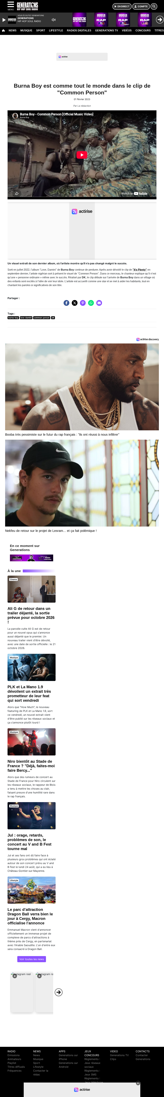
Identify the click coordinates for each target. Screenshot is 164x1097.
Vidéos (127, 30)
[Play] (4, 20)
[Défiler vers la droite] (58, 992)
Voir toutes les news (31, 959)
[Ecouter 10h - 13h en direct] (31, 557)
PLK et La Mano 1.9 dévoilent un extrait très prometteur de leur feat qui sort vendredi (29, 694)
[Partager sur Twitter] (74, 304)
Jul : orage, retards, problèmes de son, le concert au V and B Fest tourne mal (29, 842)
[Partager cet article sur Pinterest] (82, 304)
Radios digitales (79, 30)
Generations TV (106, 30)
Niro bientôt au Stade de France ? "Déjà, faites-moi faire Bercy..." (31, 766)
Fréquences (14, 1070)
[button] (22, 992)
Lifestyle (56, 30)
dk (53, 317)
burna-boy (13, 317)
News (12, 30)
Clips (113, 1059)
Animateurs (14, 1059)
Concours (143, 30)
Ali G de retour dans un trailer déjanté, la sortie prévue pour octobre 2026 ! (31, 615)
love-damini (26, 317)
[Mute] (53, 19)
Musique (26, 30)
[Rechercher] (154, 6)
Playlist (12, 1063)
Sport (40, 30)
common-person (41, 317)
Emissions (14, 1055)
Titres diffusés (16, 1066)
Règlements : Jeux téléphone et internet (93, 1082)
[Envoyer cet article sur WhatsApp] (90, 304)
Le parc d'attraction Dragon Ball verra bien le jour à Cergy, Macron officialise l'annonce (30, 916)
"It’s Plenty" (140, 269)
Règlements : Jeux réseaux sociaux (92, 1062)
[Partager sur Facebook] (65, 304)
